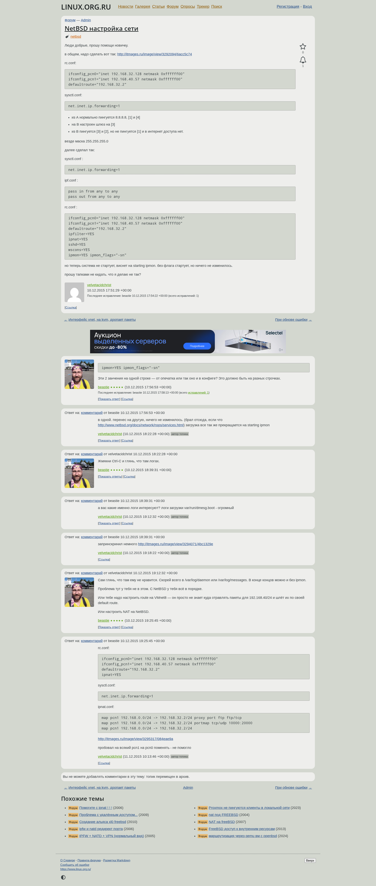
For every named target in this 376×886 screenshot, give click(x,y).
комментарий (92, 413)
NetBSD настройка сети (101, 28)
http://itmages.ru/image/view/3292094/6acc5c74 (154, 54)
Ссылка (70, 307)
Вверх (310, 860)
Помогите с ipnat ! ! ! (95, 808)
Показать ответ (109, 399)
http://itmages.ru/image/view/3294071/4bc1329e (175, 544)
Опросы (188, 6)
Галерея (142, 6)
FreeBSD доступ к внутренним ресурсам (242, 829)
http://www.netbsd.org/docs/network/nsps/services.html (140, 425)
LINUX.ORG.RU (86, 7)
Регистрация (288, 6)
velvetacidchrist (99, 285)
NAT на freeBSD (222, 822)
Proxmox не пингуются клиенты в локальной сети (249, 808)
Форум (173, 6)
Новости (125, 6)
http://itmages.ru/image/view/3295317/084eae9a (135, 739)
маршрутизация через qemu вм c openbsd (243, 836)
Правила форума (89, 860)
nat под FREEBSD (223, 815)
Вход (307, 6)
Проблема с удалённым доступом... (108, 815)
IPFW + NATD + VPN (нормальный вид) (111, 836)
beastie (103, 387)
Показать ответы (110, 476)
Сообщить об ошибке (74, 864)
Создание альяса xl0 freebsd (102, 822)
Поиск (216, 6)
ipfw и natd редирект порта (101, 829)
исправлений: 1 (198, 392)
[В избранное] (303, 47)
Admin (86, 20)
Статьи (158, 6)
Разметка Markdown (116, 860)
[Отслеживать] (303, 60)
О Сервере (67, 860)
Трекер (203, 6)
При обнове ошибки (291, 320)
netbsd (75, 37)
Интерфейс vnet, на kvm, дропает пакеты (102, 320)
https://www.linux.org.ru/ (75, 869)
